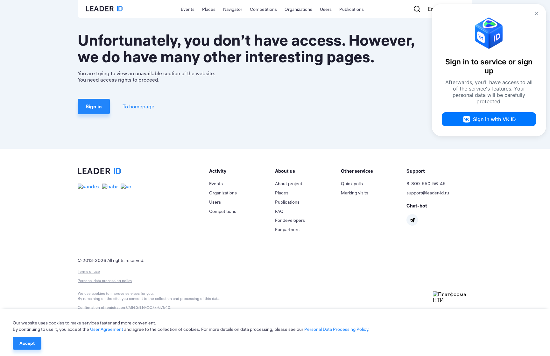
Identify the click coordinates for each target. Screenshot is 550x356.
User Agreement (106, 329)
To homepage (138, 106)
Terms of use (89, 271)
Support (415, 171)
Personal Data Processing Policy (336, 329)
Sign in (94, 106)
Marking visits (354, 193)
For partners (287, 229)
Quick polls (352, 183)
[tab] (242, 171)
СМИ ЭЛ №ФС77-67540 (148, 307)
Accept (27, 343)
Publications (351, 9)
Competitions (263, 9)
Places (208, 9)
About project (288, 183)
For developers (290, 220)
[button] (242, 171)
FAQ (279, 211)
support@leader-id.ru (427, 193)
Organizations (298, 9)
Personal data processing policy (105, 280)
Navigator (232, 9)
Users (326, 9)
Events (187, 9)
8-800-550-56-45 (426, 183)
